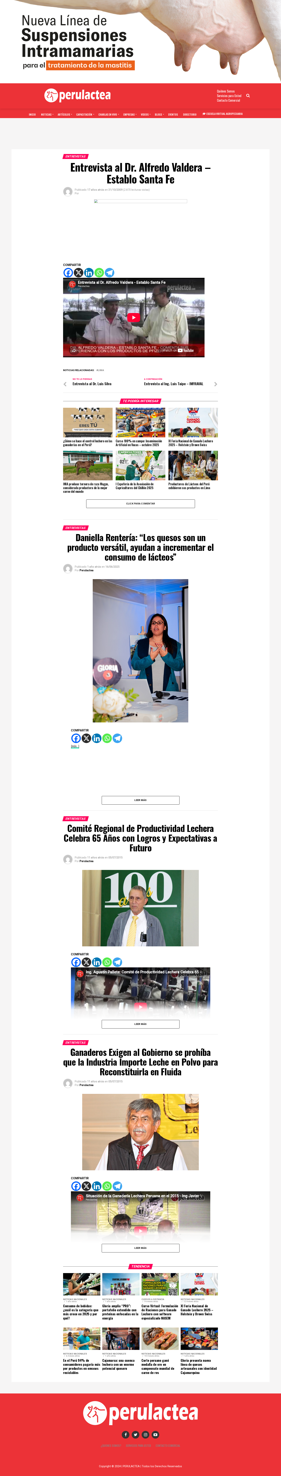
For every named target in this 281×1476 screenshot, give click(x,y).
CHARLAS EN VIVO (107, 114)
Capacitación (84, 114)
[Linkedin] (89, 272)
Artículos (64, 114)
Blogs (158, 114)
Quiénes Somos (226, 91)
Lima (101, 370)
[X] (78, 272)
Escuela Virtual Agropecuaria (224, 114)
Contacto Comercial (228, 100)
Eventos (173, 114)
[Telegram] (109, 272)
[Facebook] (68, 272)
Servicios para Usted (229, 95)
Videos (145, 114)
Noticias (46, 114)
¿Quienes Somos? (111, 1446)
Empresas (129, 114)
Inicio (32, 114)
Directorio (190, 114)
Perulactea (86, 570)
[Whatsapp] (99, 272)
